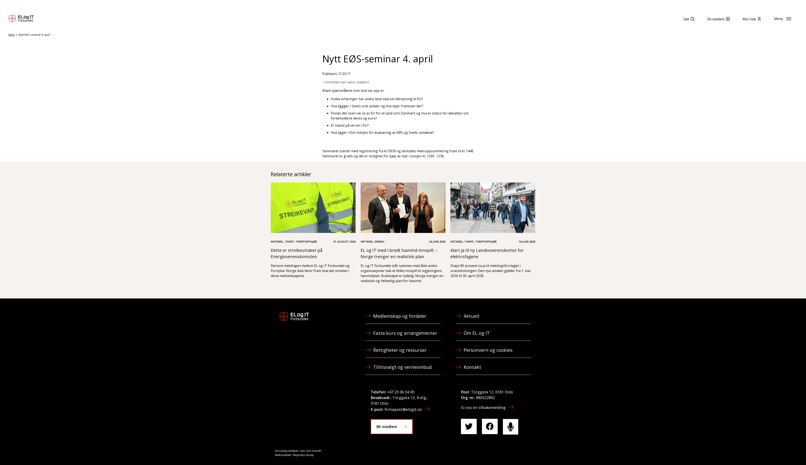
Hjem (11, 35)
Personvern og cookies (488, 350)
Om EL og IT (477, 333)
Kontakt (472, 367)
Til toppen (779, 453)
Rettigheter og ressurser (400, 350)
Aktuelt (472, 316)
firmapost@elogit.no (403, 409)
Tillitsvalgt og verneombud (402, 367)
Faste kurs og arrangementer (405, 333)
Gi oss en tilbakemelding (483, 407)
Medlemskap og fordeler (399, 316)
